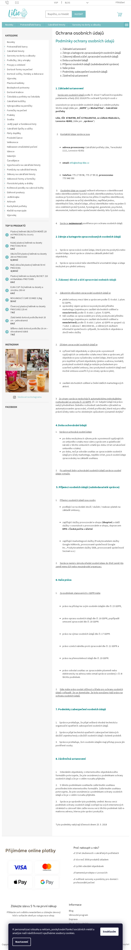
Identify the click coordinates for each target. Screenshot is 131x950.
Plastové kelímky (15, 83)
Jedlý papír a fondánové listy (22, 124)
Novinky (11, 42)
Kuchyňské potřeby (17, 206)
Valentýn (11, 156)
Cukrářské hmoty (15, 51)
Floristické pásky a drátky (20, 183)
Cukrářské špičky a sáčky (20, 128)
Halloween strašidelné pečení (22, 147)
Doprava (73, 919)
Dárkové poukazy (16, 192)
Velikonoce (12, 142)
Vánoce (10, 151)
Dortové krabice (15, 92)
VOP (56, 2)
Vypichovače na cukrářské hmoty (24, 165)
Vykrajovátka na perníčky (19, 106)
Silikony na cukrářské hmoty (21, 174)
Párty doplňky (14, 133)
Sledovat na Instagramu (30, 397)
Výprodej (11, 78)
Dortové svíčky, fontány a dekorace (25, 74)
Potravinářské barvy (17, 46)
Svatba (10, 119)
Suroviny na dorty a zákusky (21, 55)
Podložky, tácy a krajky (19, 60)
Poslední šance (15, 138)
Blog (67, 2)
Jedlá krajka (13, 197)
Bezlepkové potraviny (18, 87)
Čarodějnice (13, 160)
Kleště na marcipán (16, 210)
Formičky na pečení (17, 110)
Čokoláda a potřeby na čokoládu (23, 96)
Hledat (79, 14)
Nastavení (21, 942)
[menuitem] (9, 25)
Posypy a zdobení (16, 65)
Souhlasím (109, 932)
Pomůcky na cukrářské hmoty (22, 169)
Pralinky (11, 115)
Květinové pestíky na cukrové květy (25, 188)
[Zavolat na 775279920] (10, 2)
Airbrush (11, 201)
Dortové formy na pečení (19, 69)
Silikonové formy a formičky (21, 179)
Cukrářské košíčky (16, 101)
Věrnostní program (78, 915)
